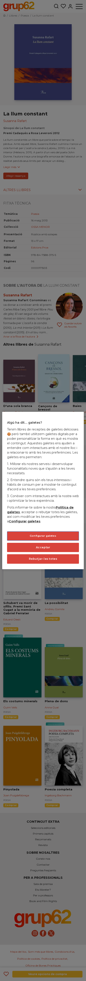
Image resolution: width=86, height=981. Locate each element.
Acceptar (43, 547)
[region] (43, 490)
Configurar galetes (43, 535)
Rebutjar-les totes (43, 558)
